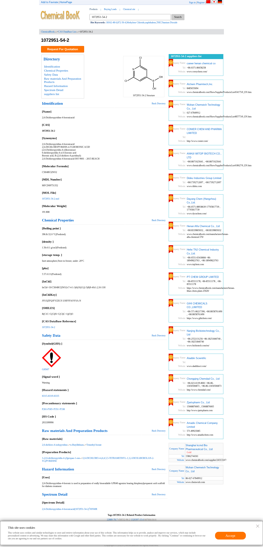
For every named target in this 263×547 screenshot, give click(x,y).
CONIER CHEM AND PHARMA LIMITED (204, 131)
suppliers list (51, 94)
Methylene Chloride (135, 22)
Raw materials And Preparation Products (62, 80)
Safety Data (51, 74)
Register (201, 2)
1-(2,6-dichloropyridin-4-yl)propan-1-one (61, 458)
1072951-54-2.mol (50, 198)
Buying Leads (110, 9)
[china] (208, 2)
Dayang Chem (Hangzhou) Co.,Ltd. (201, 200)
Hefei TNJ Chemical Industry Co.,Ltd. (203, 251)
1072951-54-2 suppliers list (186, 56)
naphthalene (150, 22)
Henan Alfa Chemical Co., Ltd (203, 226)
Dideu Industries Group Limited (204, 178)
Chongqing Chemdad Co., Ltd (203, 378)
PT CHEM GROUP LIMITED (203, 277)
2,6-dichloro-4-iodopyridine (54, 444)
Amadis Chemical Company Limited (202, 425)
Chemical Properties (56, 70)
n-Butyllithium (77, 444)
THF (159, 22)
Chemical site (129, 9)
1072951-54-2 (48, 327)
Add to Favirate (49, 2)
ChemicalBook (47, 31)
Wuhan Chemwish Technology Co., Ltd (203, 106)
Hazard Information (56, 86)
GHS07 (45, 369)
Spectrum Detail (53, 90)
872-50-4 (121, 22)
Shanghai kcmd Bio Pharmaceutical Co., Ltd (199, 447)
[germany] (220, 2)
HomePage (66, 2)
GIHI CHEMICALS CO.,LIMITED (197, 305)
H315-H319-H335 (50, 396)
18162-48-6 (111, 22)
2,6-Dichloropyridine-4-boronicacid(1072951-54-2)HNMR (69, 509)
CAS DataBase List (67, 31)
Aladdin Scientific (196, 358)
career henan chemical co (201, 63)
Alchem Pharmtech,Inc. (200, 84)
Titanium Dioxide (169, 22)
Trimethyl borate (93, 444)
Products (94, 9)
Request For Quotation (62, 49)
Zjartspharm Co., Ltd (198, 402)
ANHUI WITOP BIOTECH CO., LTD (204, 155)
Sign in (192, 2)
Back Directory (159, 103)
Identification (52, 66)
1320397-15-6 (137, 519)
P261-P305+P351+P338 (53, 409)
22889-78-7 (112, 519)
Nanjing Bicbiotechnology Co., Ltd (203, 332)
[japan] (214, 2)
